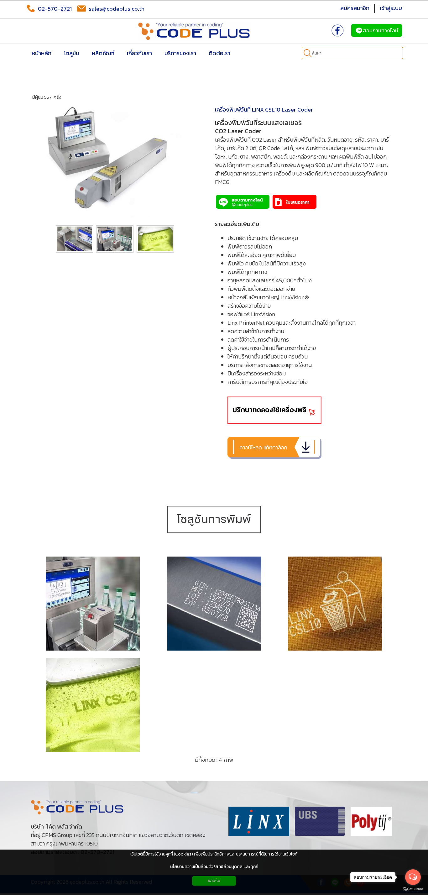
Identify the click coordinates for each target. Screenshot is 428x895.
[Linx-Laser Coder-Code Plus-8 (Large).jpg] (335, 604)
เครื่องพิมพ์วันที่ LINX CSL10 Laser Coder (264, 109)
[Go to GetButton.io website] (413, 889)
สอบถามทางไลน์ (380, 30)
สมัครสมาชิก (354, 8)
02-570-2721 (55, 8)
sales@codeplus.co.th (116, 8)
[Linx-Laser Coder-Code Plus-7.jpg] (93, 705)
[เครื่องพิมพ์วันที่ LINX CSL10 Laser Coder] (114, 162)
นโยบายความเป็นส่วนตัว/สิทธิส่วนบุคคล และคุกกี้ (214, 866)
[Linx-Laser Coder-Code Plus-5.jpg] (214, 604)
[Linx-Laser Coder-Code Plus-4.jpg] (93, 604)
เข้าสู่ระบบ (391, 8)
